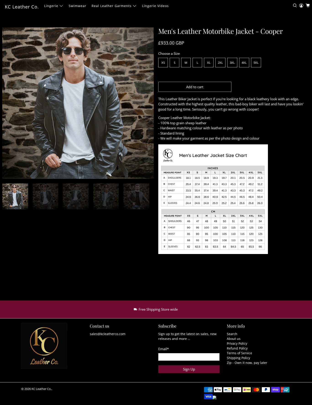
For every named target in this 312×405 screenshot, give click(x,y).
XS (163, 63)
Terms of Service (239, 353)
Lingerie (51, 6)
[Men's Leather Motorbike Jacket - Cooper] (78, 103)
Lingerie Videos (155, 6)
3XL (232, 63)
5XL (256, 63)
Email (163, 349)
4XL (244, 63)
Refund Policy (237, 348)
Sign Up (189, 369)
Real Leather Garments (112, 6)
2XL (220, 63)
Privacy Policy (237, 343)
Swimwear (77, 6)
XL (209, 63)
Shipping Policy (238, 358)
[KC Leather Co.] (46, 348)
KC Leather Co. (22, 7)
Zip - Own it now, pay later (247, 362)
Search (232, 334)
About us (234, 338)
